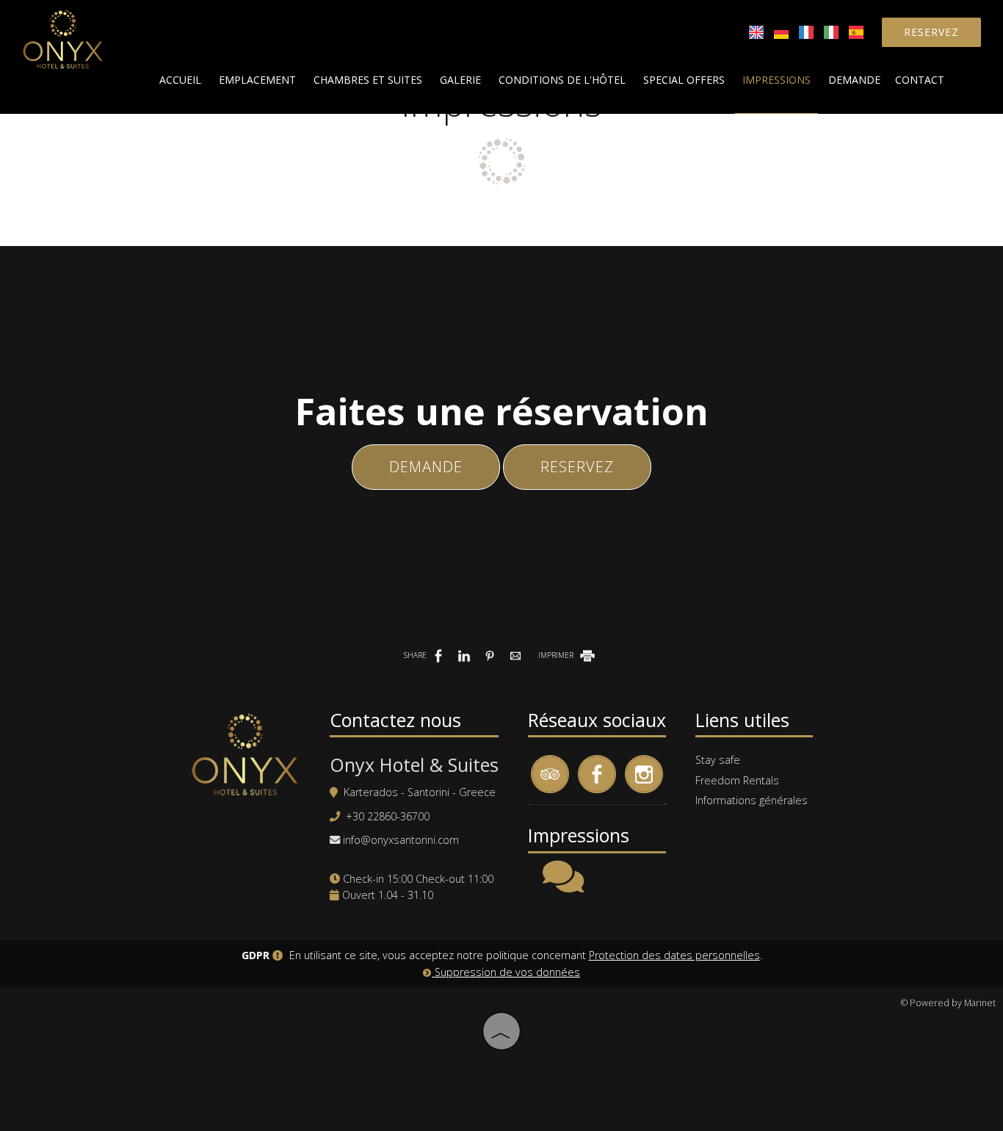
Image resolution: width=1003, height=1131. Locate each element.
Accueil (180, 80)
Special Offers (684, 80)
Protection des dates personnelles (674, 955)
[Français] (807, 31)
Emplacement (257, 80)
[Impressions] (563, 886)
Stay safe (717, 760)
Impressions (776, 80)
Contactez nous (395, 719)
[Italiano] (832, 31)
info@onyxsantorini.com (401, 840)
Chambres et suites (368, 80)
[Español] (856, 31)
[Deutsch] (782, 31)
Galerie (460, 80)
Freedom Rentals (737, 780)
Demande (854, 80)
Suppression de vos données (506, 972)
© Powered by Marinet (948, 1003)
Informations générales (751, 800)
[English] (757, 31)
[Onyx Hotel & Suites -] (63, 37)
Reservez (931, 32)
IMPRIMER (557, 655)
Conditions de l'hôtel (562, 80)
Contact (919, 80)
